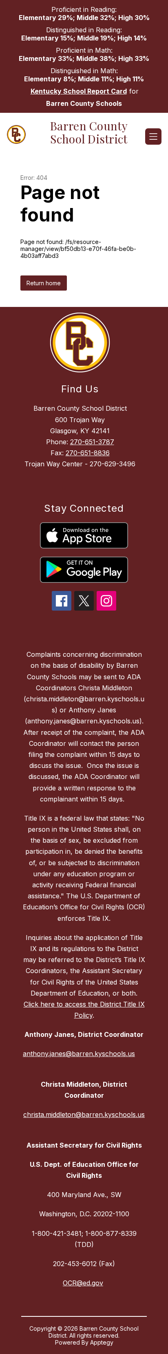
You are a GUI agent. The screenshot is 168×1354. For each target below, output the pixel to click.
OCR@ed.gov (83, 1283)
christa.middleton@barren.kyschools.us (84, 1114)
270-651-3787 (92, 442)
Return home (44, 283)
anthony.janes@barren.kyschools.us (79, 1054)
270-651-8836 (88, 453)
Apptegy (101, 1342)
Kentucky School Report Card (79, 91)
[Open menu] (153, 136)
